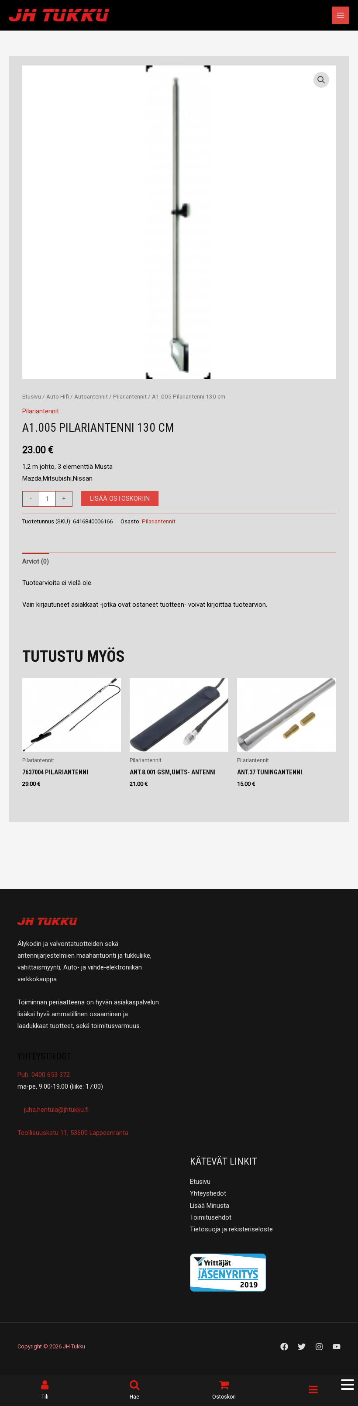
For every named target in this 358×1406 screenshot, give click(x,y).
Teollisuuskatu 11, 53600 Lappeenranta (72, 1133)
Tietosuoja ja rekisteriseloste (231, 1229)
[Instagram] (319, 1347)
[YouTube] (337, 1347)
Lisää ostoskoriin (120, 498)
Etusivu (31, 396)
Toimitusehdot (210, 1217)
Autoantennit (91, 396)
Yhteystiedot (208, 1193)
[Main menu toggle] (340, 15)
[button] (321, 80)
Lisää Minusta (209, 1206)
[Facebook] (284, 1347)
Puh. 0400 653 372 (43, 1075)
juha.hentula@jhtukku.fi (55, 1110)
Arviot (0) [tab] (35, 561)
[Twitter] (302, 1347)
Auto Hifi (57, 396)
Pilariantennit (130, 396)
